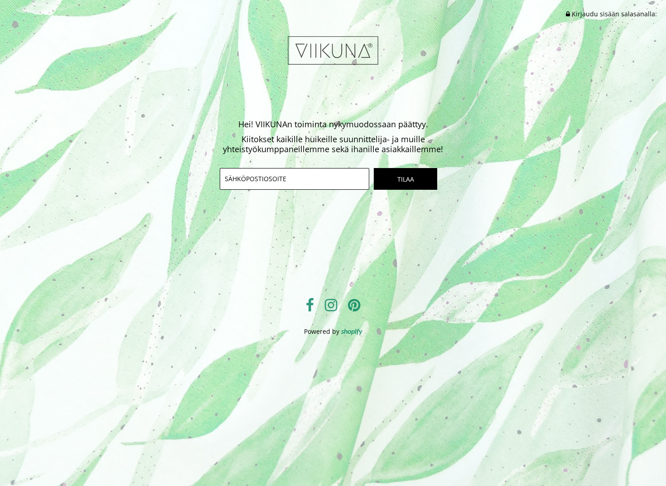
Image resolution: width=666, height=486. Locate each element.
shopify (351, 332)
